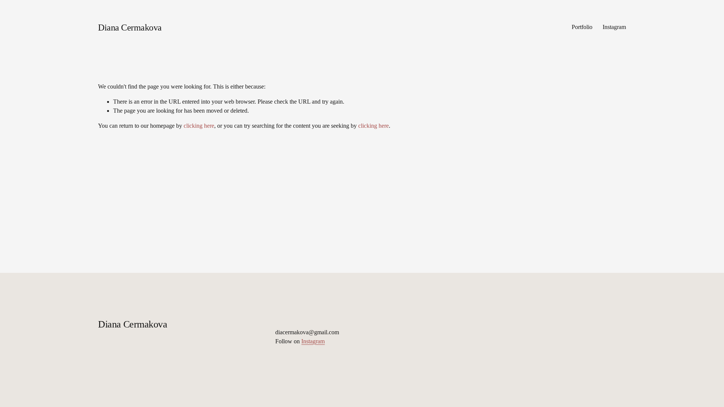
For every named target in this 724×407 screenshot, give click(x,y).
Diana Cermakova (130, 27)
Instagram (614, 27)
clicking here (199, 125)
